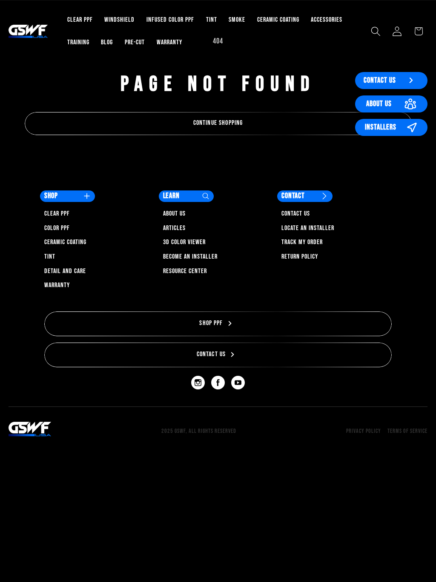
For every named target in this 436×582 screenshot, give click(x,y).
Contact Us (380, 80)
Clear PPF (57, 214)
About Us (379, 104)
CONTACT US (211, 354)
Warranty (57, 285)
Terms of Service (407, 431)
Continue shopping (218, 123)
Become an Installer (190, 257)
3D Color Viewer (184, 242)
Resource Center (185, 271)
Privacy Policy (363, 431)
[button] (376, 31)
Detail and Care (65, 271)
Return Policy (299, 257)
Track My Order (302, 242)
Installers (380, 127)
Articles (174, 228)
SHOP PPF (211, 323)
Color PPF (57, 228)
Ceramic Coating (65, 242)
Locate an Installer (307, 228)
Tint (49, 257)
